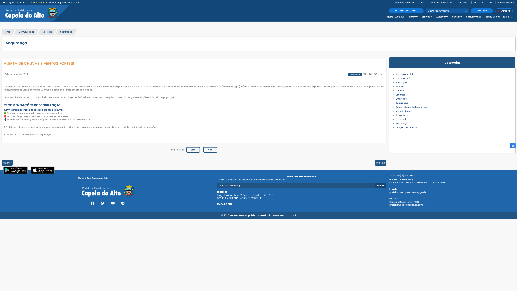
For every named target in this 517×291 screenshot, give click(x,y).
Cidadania (401, 119)
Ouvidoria (463, 2)
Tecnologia (402, 123)
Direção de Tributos (406, 127)
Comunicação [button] (474, 16)
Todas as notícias (405, 74)
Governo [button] (457, 16)
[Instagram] (123, 204)
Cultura (400, 90)
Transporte (402, 115)
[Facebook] (92, 204)
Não (210, 149)
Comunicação (26, 31)
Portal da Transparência (442, 2)
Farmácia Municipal (404, 2)
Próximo (380, 162)
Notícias (47, 31)
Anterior (7, 162)
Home (390, 16)
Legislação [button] (442, 16)
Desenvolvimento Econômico (411, 107)
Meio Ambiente (404, 111)
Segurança (66, 31)
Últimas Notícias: (39, 2)
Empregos (401, 98)
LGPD (422, 2)
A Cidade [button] (400, 16)
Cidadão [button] (413, 16)
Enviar (380, 185)
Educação (401, 82)
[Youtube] (113, 204)
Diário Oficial (493, 16)
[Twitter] (102, 204)
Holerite (507, 16)
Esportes (400, 94)
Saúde (399, 86)
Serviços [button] (427, 16)
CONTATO (482, 10)
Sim (193, 149)
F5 (294, 215)
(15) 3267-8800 (408, 175)
